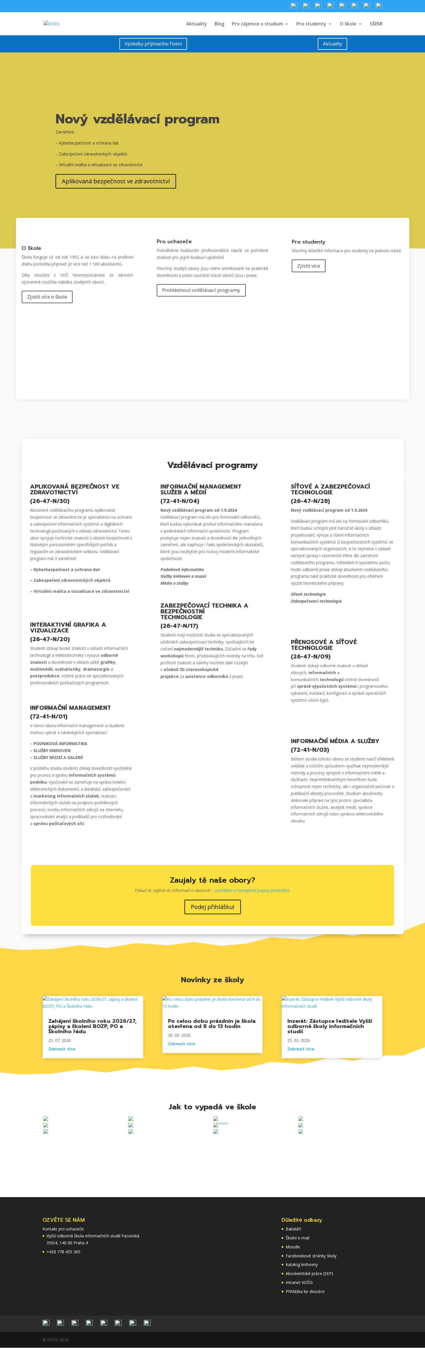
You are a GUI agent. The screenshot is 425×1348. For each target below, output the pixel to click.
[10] (300, 1125)
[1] (215, 1132)
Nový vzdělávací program (138, 119)
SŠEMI (376, 24)
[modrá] (45, 1125)
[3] (130, 1125)
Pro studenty (311, 24)
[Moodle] (366, 7)
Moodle (293, 1247)
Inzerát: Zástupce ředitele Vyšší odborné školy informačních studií (329, 1026)
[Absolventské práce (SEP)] (379, 7)
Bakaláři (293, 1229)
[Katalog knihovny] (330, 7)
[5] (45, 1132)
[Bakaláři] (342, 7)
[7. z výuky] (130, 1119)
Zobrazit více (61, 1049)
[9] (300, 1119)
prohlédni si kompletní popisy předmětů (252, 890)
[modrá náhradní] (45, 1119)
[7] (130, 1132)
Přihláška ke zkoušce (305, 1291)
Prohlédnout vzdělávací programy (201, 290)
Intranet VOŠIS (299, 1282)
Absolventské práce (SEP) (309, 1273)
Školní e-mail (297, 1238)
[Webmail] (354, 7)
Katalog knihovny (302, 1264)
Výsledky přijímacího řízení (153, 44)
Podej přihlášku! (212, 907)
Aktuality (196, 24)
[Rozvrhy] (306, 7)
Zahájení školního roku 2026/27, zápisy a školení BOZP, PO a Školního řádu (92, 1026)
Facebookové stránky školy (311, 1256)
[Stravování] (294, 7)
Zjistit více (308, 265)
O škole (348, 24)
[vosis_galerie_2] (220, 1122)
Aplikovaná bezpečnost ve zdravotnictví (116, 181)
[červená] (300, 1132)
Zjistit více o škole (47, 296)
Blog (219, 24)
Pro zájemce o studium (257, 24)
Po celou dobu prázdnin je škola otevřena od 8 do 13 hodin (212, 1023)
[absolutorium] (215, 1119)
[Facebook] (318, 7)
